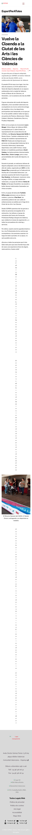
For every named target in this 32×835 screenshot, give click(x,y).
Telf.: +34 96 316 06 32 (16, 770)
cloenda (4, 71)
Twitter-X (22, 823)
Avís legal (17, 809)
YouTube (22, 820)
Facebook (10, 820)
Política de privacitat (17, 802)
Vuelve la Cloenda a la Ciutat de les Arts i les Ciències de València (13, 51)
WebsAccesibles (6, 69)
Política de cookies (17, 805)
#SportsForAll (24, 69)
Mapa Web (17, 816)
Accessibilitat (17, 812)
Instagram (10, 823)
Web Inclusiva (22, 830)
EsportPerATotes (21, 71)
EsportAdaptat (11, 71)
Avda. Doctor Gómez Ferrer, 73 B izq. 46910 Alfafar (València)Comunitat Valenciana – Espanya (16, 756)
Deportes (15, 69)
